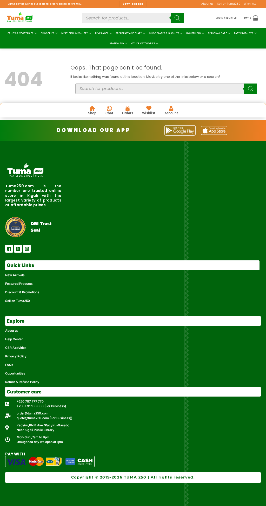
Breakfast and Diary (129, 33)
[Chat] (109, 108)
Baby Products (243, 33)
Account (171, 113)
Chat (109, 113)
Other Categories (143, 43)
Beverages (102, 33)
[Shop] (92, 108)
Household (193, 33)
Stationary (116, 43)
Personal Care (217, 33)
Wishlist (148, 113)
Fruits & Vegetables (20, 33)
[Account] (171, 108)
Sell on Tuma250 (228, 3)
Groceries (47, 33)
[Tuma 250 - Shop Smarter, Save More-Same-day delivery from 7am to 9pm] (39, 18)
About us (207, 3)
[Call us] (260, 6)
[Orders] (127, 108)
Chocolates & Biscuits (164, 33)
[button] (226, 18)
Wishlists (250, 3)
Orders (127, 113)
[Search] (177, 18)
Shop (92, 113)
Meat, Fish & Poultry (74, 33)
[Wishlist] (148, 108)
